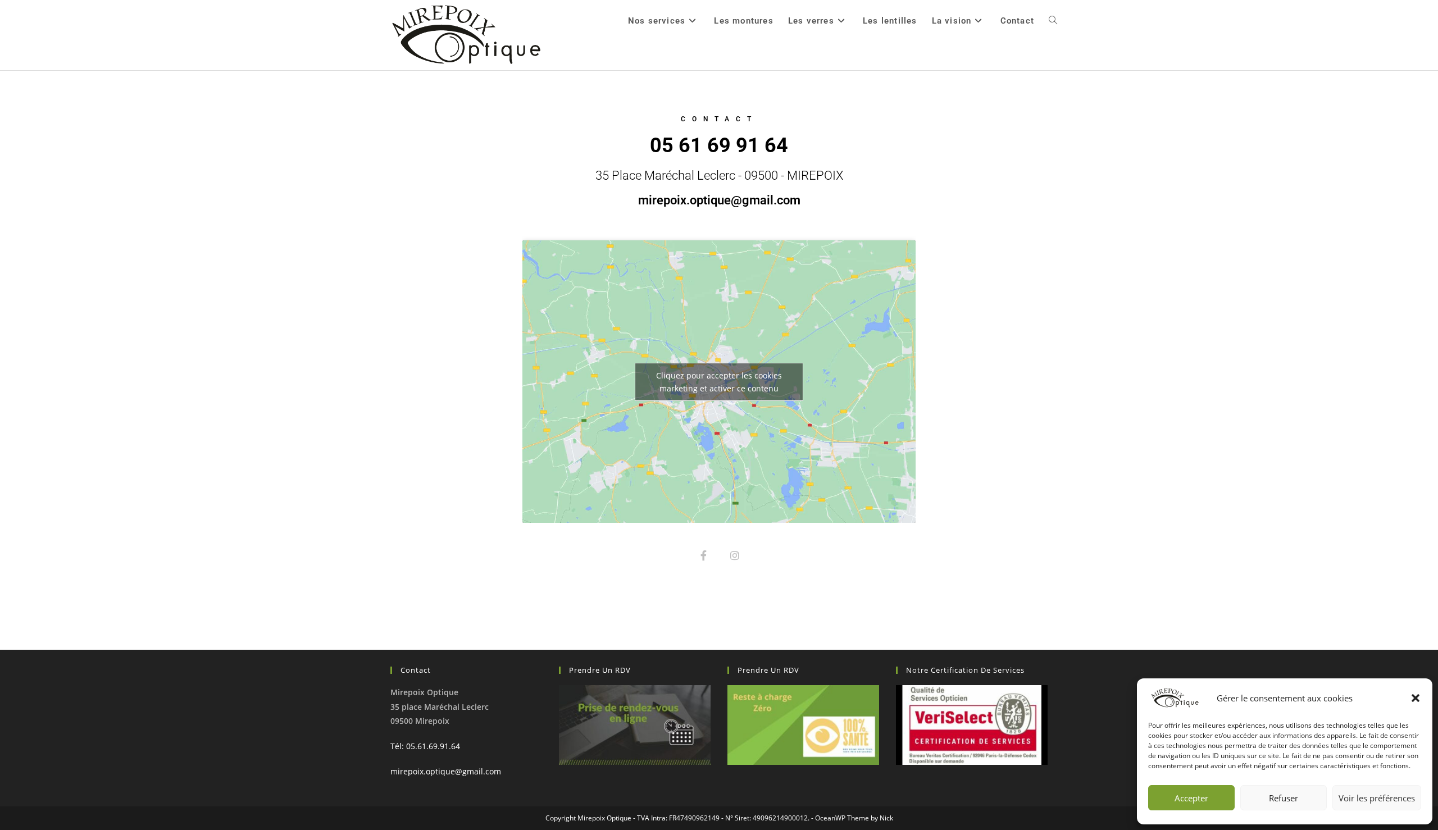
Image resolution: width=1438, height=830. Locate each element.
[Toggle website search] (1052, 21)
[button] (1415, 698)
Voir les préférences (1377, 798)
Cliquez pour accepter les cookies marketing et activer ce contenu (719, 382)
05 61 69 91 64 (719, 145)
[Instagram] (735, 555)
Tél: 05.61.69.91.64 (425, 746)
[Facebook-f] (703, 555)
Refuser (1283, 798)
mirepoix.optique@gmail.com (445, 771)
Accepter (1191, 798)
